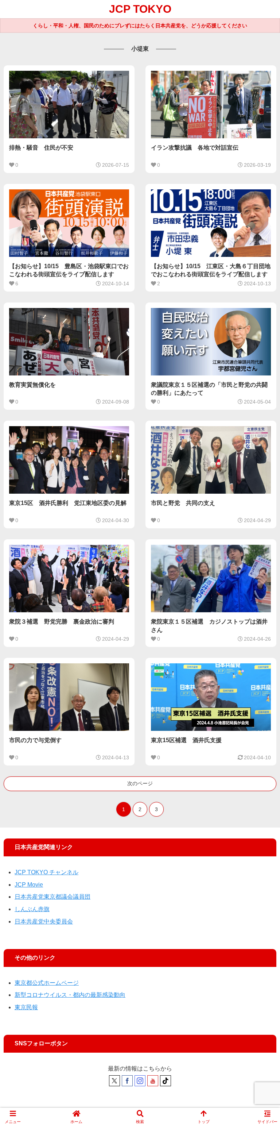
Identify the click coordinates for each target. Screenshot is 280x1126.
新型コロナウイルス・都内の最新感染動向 (70, 995)
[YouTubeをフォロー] (152, 1080)
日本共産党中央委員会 (44, 921)
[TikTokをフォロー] (165, 1080)
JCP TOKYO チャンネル (46, 872)
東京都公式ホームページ (47, 983)
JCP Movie (29, 885)
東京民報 (26, 1007)
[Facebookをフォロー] (127, 1080)
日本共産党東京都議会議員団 (52, 897)
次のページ (140, 783)
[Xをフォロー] (114, 1080)
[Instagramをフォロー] (140, 1080)
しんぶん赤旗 (32, 909)
